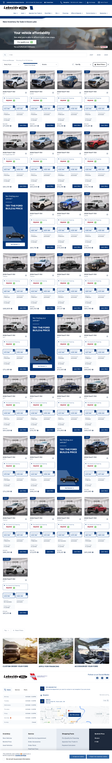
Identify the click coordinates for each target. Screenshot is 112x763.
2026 (99, 55)
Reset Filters (19, 630)
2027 (91, 55)
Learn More (23, 125)
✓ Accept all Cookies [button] (78, 756)
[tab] (7, 690)
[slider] (22, 63)
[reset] (108, 64)
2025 (106, 55)
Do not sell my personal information (18, 759)
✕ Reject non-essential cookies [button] (98, 756)
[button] (91, 2)
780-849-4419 (74, 2)
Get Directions (74, 715)
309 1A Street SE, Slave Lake (34, 2)
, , (55, 702)
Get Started (14, 244)
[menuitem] (16, 13)
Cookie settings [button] (20, 755)
